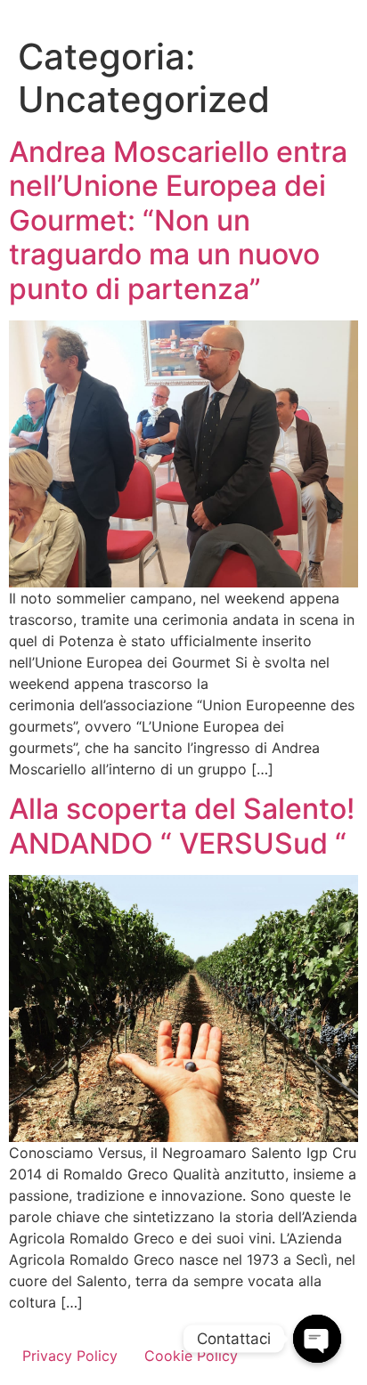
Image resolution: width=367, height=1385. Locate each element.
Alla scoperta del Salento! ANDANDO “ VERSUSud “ (182, 825)
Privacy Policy (70, 1356)
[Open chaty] (317, 1339)
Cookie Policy (191, 1356)
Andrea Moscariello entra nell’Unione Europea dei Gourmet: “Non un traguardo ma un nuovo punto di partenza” (178, 220)
